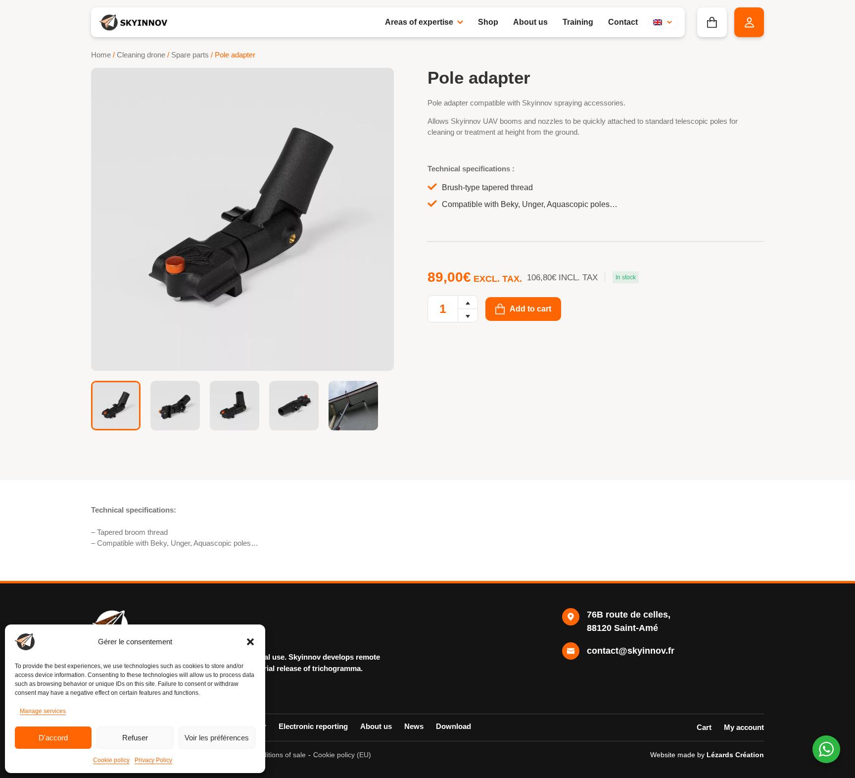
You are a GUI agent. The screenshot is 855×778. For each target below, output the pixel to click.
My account (744, 727)
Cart (704, 727)
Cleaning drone (141, 55)
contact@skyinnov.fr (630, 651)
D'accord (53, 737)
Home (101, 55)
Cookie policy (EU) (342, 755)
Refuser (135, 737)
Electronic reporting (313, 726)
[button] (250, 642)
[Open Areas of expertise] (460, 22)
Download (453, 726)
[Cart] (712, 22)
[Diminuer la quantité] (467, 315)
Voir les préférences (217, 737)
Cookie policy (111, 760)
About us (376, 726)
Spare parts (190, 55)
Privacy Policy (153, 760)
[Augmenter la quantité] (467, 302)
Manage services (43, 711)
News (414, 726)
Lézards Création (735, 755)
